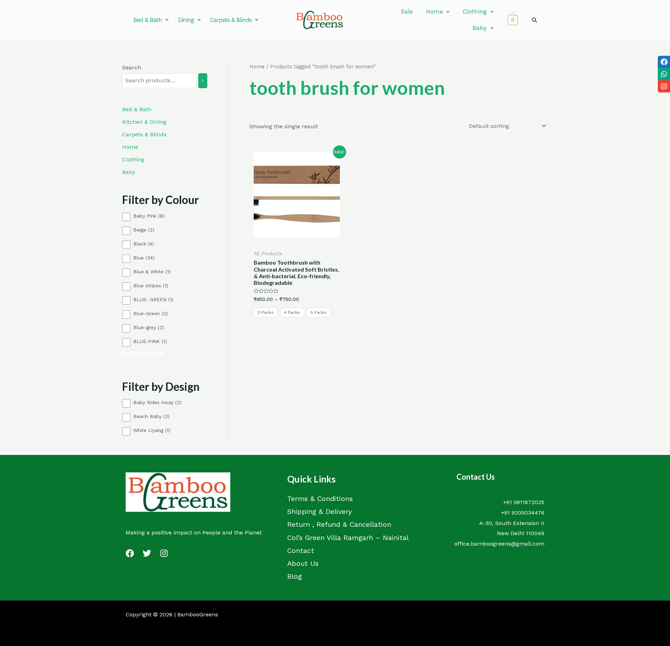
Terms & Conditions (320, 498)
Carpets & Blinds (231, 19)
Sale (407, 11)
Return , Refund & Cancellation (339, 524)
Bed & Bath (147, 19)
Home (434, 11)
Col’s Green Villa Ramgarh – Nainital (348, 537)
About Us (303, 563)
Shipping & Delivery (319, 511)
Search (131, 67)
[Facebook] (130, 553)
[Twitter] (147, 553)
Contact (300, 550)
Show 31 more (143, 353)
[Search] (202, 80)
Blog (294, 576)
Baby (479, 27)
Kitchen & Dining (144, 122)
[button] (150, 20)
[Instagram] (164, 553)
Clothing (475, 11)
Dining (186, 19)
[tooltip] (664, 62)
